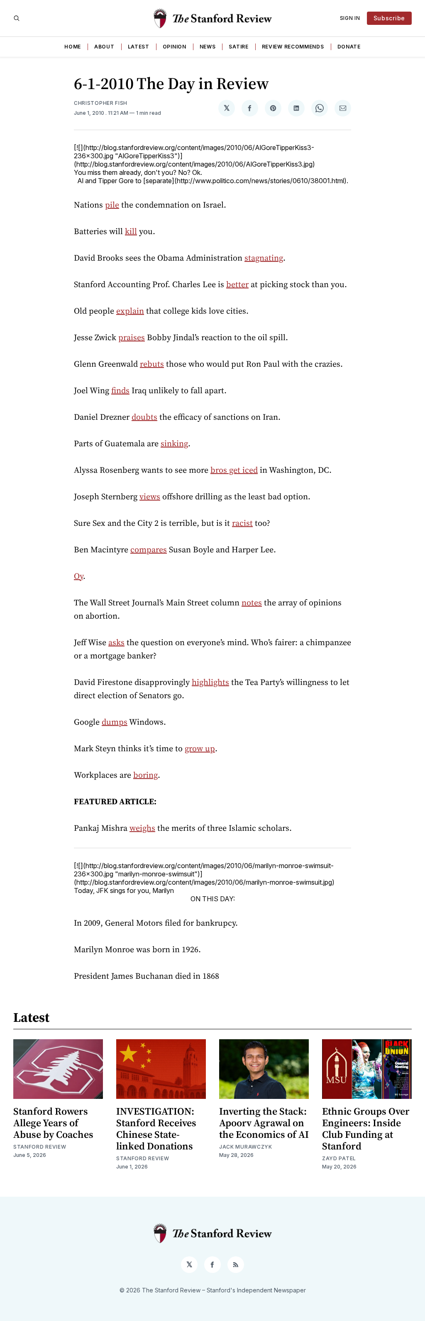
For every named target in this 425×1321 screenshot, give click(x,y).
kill (131, 231)
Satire (238, 47)
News (208, 47)
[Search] (16, 18)
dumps (114, 722)
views (149, 496)
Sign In (350, 18)
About (104, 47)
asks (116, 642)
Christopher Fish (100, 103)
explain (130, 311)
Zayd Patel (339, 1158)
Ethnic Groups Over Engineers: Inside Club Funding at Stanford (366, 1128)
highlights (210, 682)
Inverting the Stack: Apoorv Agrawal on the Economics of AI (264, 1122)
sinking (174, 443)
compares (148, 549)
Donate (349, 47)
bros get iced (234, 470)
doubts (144, 417)
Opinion (174, 47)
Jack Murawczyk (245, 1147)
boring (145, 775)
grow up (200, 748)
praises (131, 337)
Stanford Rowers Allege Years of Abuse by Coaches (53, 1122)
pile (112, 204)
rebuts (152, 364)
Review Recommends (293, 47)
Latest (138, 47)
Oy (78, 576)
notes (252, 602)
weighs (142, 828)
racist (242, 523)
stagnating (263, 258)
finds (120, 390)
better (237, 284)
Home (72, 47)
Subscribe (389, 18)
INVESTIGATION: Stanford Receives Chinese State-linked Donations (156, 1128)
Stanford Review (39, 1147)
